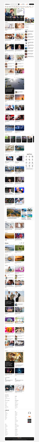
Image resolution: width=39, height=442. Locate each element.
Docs (19, 7)
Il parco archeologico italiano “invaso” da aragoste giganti (29, 213)
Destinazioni (11, 165)
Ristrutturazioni (22, 144)
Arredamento (19, 144)
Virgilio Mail (6, 412)
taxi (5, 401)
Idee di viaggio (14, 165)
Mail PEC (10, 7)
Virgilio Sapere (6, 425)
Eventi (11, 244)
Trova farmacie (16, 431)
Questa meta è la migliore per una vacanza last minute (24, 213)
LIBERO (7, 438)
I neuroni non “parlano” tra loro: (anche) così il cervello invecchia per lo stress (9, 286)
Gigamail (5, 416)
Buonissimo (16, 419)
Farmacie (13, 244)
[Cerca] (18, 4)
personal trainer (16, 407)
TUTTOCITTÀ (22, 438)
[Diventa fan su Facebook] (28, 413)
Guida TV (11, 43)
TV (25, 6)
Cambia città (6, 244)
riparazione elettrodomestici (7, 398)
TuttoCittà (6, 435)
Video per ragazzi (22, 316)
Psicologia (18, 265)
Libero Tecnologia (7, 124)
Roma (6, 243)
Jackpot (30, 7)
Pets (5, 326)
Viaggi (16, 6)
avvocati (15, 405)
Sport (7, 6)
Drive (12, 7)
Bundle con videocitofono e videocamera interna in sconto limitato (31, 45)
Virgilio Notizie (16, 412)
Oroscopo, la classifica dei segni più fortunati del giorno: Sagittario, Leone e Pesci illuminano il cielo (9, 364)
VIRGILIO (8, 438)
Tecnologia (6, 30)
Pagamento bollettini (27, 7)
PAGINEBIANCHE (19, 438)
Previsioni (23, 244)
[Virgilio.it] (7, 4)
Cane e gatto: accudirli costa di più (19, 346)
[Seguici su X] (30, 413)
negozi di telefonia (6, 407)
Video (21, 6)
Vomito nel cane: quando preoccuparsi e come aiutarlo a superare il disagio (11, 339)
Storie (23, 186)
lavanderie (6, 405)
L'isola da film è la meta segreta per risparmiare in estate (24, 219)
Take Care (6, 265)
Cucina (5, 263)
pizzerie (15, 399)
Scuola (5, 184)
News (13, 43)
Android (11, 124)
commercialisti (16, 406)
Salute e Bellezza (16, 400)
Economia (10, 6)
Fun (32, 7)
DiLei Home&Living (7, 144)
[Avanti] (33, 139)
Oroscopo (30, 6)
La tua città (16, 432)
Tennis (15, 205)
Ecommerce (21, 384)
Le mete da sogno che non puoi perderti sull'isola (29, 219)
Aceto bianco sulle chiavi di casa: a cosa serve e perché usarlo (7, 141)
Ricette (27, 6)
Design (16, 144)
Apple (13, 124)
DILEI (23, 438)
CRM (23, 384)
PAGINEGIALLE (11, 438)
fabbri (5, 399)
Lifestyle (6, 75)
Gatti (21, 326)
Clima (14, 77)
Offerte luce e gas (22, 7)
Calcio (5, 205)
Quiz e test (23, 232)
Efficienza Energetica (18, 77)
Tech (20, 6)
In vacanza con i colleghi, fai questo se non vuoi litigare (9, 302)
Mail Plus (7, 7)
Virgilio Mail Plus (6, 413)
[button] (22, 14)
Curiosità (20, 232)
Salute (20, 265)
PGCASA (16, 438)
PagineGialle (6, 431)
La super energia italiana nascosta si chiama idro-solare (20, 92)
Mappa (21, 244)
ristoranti (16, 398)
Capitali (19, 165)
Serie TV (23, 43)
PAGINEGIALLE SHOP (14, 438)
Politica (19, 186)
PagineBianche (6, 434)
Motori (18, 6)
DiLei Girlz (6, 53)
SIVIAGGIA (25, 438)
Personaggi (19, 43)
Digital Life (16, 124)
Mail (5, 7)
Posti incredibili (22, 165)
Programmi (16, 43)
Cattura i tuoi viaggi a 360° (28, 23)
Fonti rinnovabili (22, 77)
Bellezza (16, 30)
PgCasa (6, 221)
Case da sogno (13, 144)
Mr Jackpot (16, 427)
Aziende (16, 244)
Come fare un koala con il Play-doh (19, 323)
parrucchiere (16, 401)
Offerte (20, 124)
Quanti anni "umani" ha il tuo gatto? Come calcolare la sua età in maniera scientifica (9, 347)
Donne (12, 6)
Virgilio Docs (6, 415)
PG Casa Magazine (6, 433)
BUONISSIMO (30, 438)
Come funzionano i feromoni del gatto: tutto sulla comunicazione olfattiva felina (11, 336)
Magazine (6, 43)
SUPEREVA (32, 438)
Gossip (24, 6)
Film (21, 43)
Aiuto (5, 419)
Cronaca (17, 186)
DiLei (5, 32)
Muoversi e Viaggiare (7, 400)
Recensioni (23, 124)
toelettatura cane (6, 406)
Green (15, 90)
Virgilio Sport (16, 413)
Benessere (16, 265)
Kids (5, 316)
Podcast (23, 326)
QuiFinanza (16, 415)
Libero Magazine (16, 421)
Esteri (21, 186)
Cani (19, 326)
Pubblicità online (17, 384)
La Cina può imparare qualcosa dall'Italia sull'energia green (9, 90)
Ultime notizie (14, 186)
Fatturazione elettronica (15, 7)
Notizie (5, 6)
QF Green (6, 77)
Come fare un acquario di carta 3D (9, 323)
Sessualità (23, 265)
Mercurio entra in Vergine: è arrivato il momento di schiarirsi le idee (20, 365)
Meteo (14, 6)
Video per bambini (18, 316)
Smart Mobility (6, 429)
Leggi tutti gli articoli (30, 207)
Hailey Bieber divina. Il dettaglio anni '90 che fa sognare (30, 34)
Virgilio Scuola (6, 426)
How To (18, 124)
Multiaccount (6, 417)
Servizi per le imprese (8, 384)
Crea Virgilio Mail (31, 4)
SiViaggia (6, 165)
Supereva (6, 232)
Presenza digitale (13, 384)
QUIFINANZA (27, 438)
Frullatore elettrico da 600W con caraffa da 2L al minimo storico (30, 43)
